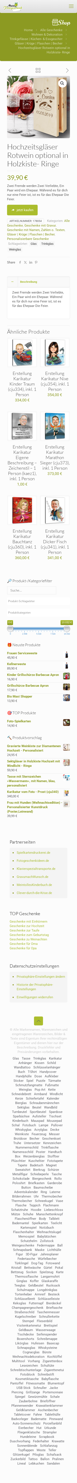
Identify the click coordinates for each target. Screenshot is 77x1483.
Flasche (21, 1205)
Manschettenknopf (49, 1214)
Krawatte (58, 1441)
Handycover (48, 1072)
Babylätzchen (46, 1236)
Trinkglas (47, 243)
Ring (44, 1192)
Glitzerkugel (21, 1455)
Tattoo (33, 1459)
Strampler (50, 1432)
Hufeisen (37, 1343)
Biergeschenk (42, 1179)
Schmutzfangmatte (28, 1085)
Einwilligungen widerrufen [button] (35, 997)
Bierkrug (39, 1170)
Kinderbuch (20, 1121)
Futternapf (36, 1303)
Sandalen (53, 1463)
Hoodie (36, 1210)
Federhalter (41, 1441)
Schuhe (28, 1214)
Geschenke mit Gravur (40, 225)
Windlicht (56, 1094)
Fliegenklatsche (29, 1432)
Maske (39, 1250)
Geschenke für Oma (24, 944)
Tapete (22, 1165)
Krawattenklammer (49, 1406)
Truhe (17, 1143)
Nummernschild (27, 1147)
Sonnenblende (27, 1446)
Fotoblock (27, 1374)
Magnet (51, 1165)
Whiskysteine (47, 1348)
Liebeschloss (53, 1210)
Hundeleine (28, 1437)
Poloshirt (18, 1183)
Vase (59, 1201)
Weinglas (15, 249)
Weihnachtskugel (49, 1232)
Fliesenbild (44, 1321)
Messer (54, 1134)
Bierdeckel (53, 1303)
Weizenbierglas (34, 1156)
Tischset (55, 1116)
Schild (51, 1063)
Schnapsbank (22, 1250)
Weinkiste (22, 1134)
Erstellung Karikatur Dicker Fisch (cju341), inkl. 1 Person (55, 541)
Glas (34, 243)
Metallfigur (20, 1174)
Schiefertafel (35, 1098)
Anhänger (25, 1063)
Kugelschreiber (25, 1317)
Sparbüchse (21, 1116)
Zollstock (47, 1241)
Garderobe (54, 1183)
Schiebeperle (39, 1174)
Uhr (36, 1196)
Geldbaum (26, 1330)
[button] (62, 83)
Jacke (53, 1388)
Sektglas (23, 1107)
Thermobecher (51, 1196)
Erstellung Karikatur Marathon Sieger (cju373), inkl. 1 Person (55, 457)
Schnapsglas (26, 1348)
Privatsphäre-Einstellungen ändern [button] (41, 977)
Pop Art (40, 1090)
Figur (19, 1254)
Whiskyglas (23, 1130)
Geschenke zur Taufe (24, 930)
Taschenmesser (48, 1312)
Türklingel (21, 1263)
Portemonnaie (53, 1392)
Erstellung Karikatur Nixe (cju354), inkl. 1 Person (55, 381)
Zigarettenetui (54, 1370)
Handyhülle (24, 1076)
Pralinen (58, 1459)
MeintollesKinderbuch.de (34, 885)
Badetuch (36, 1165)
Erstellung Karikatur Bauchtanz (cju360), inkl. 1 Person (22, 541)
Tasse (26, 1058)
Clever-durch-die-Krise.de (34, 893)
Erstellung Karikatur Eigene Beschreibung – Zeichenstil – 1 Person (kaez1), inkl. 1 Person (22, 462)
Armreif (40, 1294)
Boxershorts (25, 1339)
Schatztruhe (19, 1210)
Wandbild (50, 1107)
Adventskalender (26, 1192)
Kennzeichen (52, 1143)
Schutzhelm (29, 1241)
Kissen (39, 1063)
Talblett (54, 1219)
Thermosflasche (26, 1276)
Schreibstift (46, 1374)
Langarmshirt (50, 1276)
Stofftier (53, 1156)
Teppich (34, 1205)
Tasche (57, 1174)
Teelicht (56, 1223)
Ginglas (21, 1281)
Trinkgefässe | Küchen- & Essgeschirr (36, 39)
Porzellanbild (52, 1423)
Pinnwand (56, 1419)
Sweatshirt (22, 1170)
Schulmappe (25, 1290)
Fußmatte (52, 1085)
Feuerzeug (39, 1134)
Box (17, 1156)
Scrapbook (46, 1437)
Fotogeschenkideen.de (33, 861)
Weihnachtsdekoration (28, 1357)
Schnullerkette (49, 1317)
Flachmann (51, 1205)
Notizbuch (46, 1228)
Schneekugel (44, 1201)
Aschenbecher (48, 1410)
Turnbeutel (19, 1112)
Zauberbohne (28, 1401)
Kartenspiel (29, 1228)
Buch (21, 1072)
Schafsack (54, 1455)
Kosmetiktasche (27, 1379)
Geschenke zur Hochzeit (27, 926)
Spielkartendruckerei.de (33, 853)
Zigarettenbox (52, 1361)
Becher (34, 1138)
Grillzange (33, 1392)
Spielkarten (40, 1223)
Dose (38, 1076)
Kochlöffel (54, 1357)
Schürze (53, 1170)
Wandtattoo (22, 1067)
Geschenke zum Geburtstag (29, 935)
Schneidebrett (21, 1094)
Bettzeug (17, 1272)
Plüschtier (18, 1161)
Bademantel (20, 1223)
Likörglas (21, 1343)
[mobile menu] (71, 6)
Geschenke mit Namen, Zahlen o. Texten (36, 230)
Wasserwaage (46, 1330)
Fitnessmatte (35, 1383)
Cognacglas (31, 1352)
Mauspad (37, 1121)
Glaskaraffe (49, 1281)
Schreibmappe (47, 1339)
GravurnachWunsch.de (32, 877)
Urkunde (50, 1428)
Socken (31, 1272)
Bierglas (21, 1103)
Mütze (15, 1214)
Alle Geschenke (51, 30)
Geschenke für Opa (23, 948)
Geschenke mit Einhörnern (28, 921)
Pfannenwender (22, 1406)
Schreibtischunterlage (25, 1370)
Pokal (59, 1268)
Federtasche (26, 1259)
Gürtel (48, 1268)
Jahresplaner (49, 1254)
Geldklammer (25, 1410)
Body (42, 1219)
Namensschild (23, 1152)
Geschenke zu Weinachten (28, 939)
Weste (41, 1450)
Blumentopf (56, 1383)
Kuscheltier (36, 1161)
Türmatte (54, 1081)
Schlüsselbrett (25, 1299)
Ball (60, 1245)
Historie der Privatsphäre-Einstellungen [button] (35, 987)
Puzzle (40, 1081)
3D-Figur (31, 1254)
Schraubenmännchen (44, 1103)
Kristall (16, 1268)
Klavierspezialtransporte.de (36, 869)
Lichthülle (54, 1250)
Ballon (44, 1459)
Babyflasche (50, 1379)
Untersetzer (32, 1143)
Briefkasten (36, 1183)
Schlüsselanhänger (46, 1067)
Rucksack (53, 1285)
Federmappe (46, 1245)
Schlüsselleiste (49, 1299)
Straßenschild (24, 1312)
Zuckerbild (17, 1459)
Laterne (55, 1192)
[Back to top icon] (38, 1021)
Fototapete (55, 1161)
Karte (60, 1272)
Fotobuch (29, 1125)
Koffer (34, 1281)
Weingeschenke (23, 1245)
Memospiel (26, 1236)
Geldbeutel (35, 1285)
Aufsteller (39, 1116)
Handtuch (55, 1152)
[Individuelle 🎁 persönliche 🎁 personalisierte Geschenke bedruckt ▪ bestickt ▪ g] (12, 6)
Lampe (43, 1125)
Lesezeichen (29, 1365)
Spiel (29, 1081)
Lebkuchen (36, 1463)
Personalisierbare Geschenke (28, 239)
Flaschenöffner (25, 1219)
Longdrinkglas (47, 1290)
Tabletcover (22, 1414)
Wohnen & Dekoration (46, 34)
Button (26, 1187)
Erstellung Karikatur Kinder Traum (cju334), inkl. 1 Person (22, 383)
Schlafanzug (48, 1446)
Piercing (17, 1392)
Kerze (19, 1098)
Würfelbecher (47, 1259)
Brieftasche (54, 1308)
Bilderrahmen (21, 1196)
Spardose (55, 1112)
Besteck (54, 1294)
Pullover (57, 1125)
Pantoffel (16, 1383)
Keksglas (19, 1303)
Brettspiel (51, 1325)
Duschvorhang (20, 1441)
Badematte (38, 1419)
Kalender (53, 1098)
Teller (52, 1450)
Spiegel (20, 1397)
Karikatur (55, 1058)
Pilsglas (38, 1455)
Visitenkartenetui (29, 1325)
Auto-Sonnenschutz (26, 1423)
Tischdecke (25, 1334)
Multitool (18, 1361)
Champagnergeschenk (27, 1308)
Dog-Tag (37, 1263)
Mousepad (54, 1121)
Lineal (21, 1463)
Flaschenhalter (23, 1232)
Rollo (58, 1179)
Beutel (36, 1107)
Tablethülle (52, 1414)
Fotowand (53, 1263)
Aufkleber (51, 1076)
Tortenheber (23, 1294)
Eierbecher (26, 1428)
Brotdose (20, 1138)
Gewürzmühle (37, 1397)
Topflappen (26, 1450)
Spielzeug (46, 1272)
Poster (40, 1152)
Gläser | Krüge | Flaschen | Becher (38, 43)
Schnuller (40, 1388)
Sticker (18, 1081)
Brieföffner (47, 1401)
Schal (16, 1125)
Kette (52, 1090)
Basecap (53, 1343)
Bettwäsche (32, 1268)
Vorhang (34, 1361)
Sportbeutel (38, 1112)
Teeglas (19, 1285)
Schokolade (21, 1179)
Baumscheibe (43, 1187)
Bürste (47, 1352)
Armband (40, 1094)
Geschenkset (51, 1138)
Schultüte (47, 1365)
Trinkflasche (50, 1147)
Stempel (28, 1321)
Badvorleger (19, 1419)
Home (28, 30)
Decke (54, 1130)
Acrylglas (40, 1130)
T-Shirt (32, 1072)
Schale (55, 1397)
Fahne (37, 1414)
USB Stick (23, 1388)
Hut (38, 1428)
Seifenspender (47, 1334)
